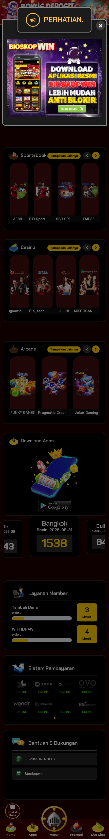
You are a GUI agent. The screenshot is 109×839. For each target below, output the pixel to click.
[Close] (100, 25)
